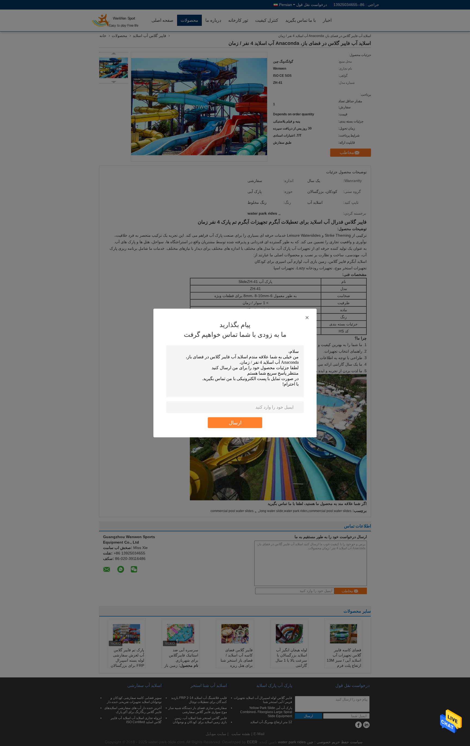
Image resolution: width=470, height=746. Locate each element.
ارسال (235, 423)
